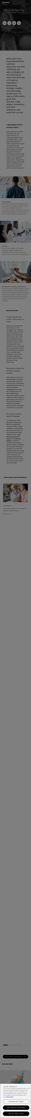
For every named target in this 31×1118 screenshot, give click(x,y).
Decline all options (16, 1108)
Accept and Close (16, 1114)
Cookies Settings (16, 1102)
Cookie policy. (10, 1097)
